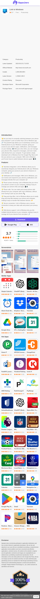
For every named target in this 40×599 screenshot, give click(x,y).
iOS (31, 225)
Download (21, 220)
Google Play (12, 225)
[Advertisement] (20, 36)
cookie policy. (9, 597)
